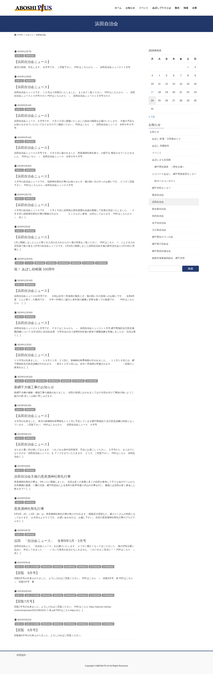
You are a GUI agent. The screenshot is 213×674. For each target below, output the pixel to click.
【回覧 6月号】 (26, 630)
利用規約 (21, 655)
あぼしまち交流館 (32, 567)
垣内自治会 (76, 263)
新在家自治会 (64, 263)
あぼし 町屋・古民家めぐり (166, 138)
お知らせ (19, 56)
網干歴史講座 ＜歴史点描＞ (169, 166)
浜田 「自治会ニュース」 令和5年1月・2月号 (50, 541)
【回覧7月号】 (25, 601)
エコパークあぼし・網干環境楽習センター (174, 174)
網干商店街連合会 (161, 251)
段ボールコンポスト (164, 181)
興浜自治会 (40, 263)
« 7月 (152, 116)
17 (152, 92)
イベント (29, 263)
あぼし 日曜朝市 (160, 145)
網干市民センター (161, 188)
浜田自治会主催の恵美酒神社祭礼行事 (42, 476)
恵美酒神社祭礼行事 (29, 508)
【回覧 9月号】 (26, 573)
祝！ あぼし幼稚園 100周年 (34, 269)
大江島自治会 (101, 263)
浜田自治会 (30, 56)
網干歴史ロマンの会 (162, 237)
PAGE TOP (205, 651)
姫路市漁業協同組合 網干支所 (168, 258)
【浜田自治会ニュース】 (32, 62)
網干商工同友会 (160, 244)
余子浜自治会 (88, 263)
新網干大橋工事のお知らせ (34, 387)
